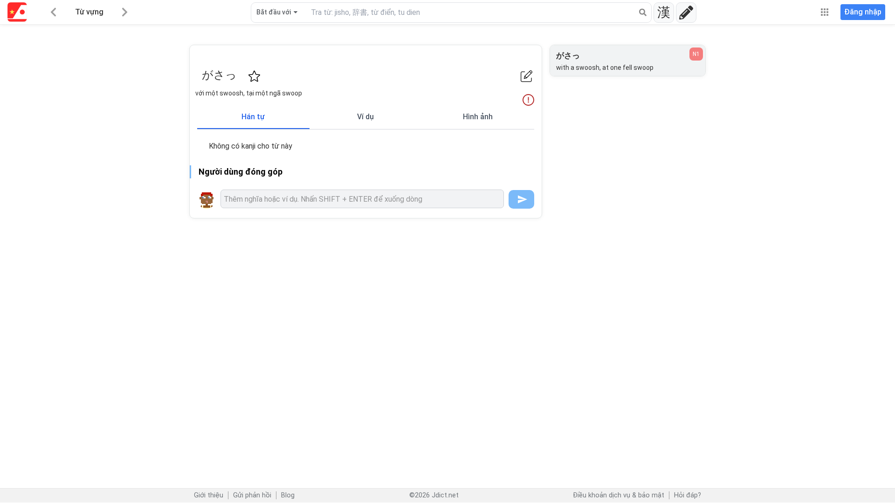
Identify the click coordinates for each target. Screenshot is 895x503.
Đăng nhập (862, 11)
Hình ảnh (478, 116)
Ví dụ (365, 116)
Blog (288, 495)
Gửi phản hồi (252, 495)
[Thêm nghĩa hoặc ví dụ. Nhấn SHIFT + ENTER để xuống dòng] (362, 199)
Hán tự (253, 116)
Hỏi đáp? (687, 495)
